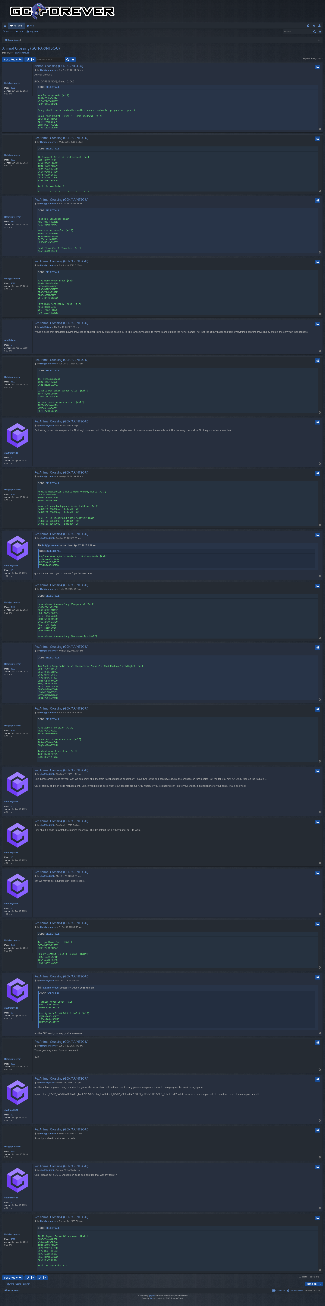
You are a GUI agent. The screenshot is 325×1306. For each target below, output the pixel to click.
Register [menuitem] (321, 26)
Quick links (6, 26)
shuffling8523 (11, 453)
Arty (152, 1298)
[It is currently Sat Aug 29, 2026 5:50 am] (319, 40)
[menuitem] (308, 26)
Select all (52, 87)
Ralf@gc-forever (21, 53)
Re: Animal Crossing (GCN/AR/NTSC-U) (61, 138)
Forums (18, 25)
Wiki (32, 25)
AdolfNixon (10, 340)
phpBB (152, 1295)
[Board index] (62, 11)
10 (12, 457)
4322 (13, 88)
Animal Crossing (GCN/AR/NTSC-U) (31, 48)
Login (21, 31)
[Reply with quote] (317, 67)
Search (9, 31)
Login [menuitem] (315, 26)
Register (34, 31)
